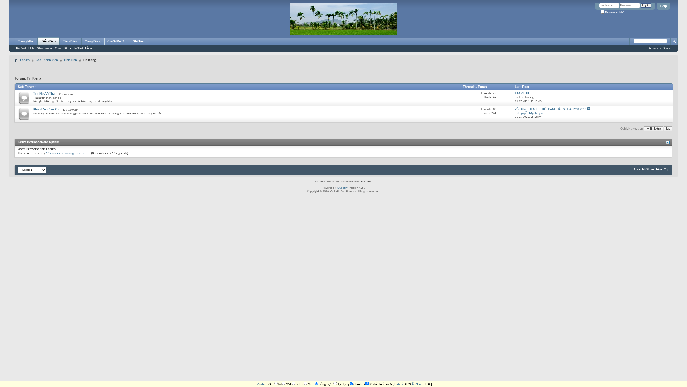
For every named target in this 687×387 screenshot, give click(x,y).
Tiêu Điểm (70, 41)
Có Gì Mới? (115, 41)
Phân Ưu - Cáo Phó (46, 109)
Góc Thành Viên (47, 60)
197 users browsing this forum (67, 153)
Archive (656, 169)
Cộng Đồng (93, 41)
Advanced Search (660, 48)
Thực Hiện (61, 48)
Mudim (261, 384)
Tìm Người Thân (44, 93)
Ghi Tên (138, 41)
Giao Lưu (43, 48)
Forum (25, 60)
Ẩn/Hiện (417, 384)
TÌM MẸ (520, 93)
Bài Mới (21, 48)
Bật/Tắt (399, 384)
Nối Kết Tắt (81, 48)
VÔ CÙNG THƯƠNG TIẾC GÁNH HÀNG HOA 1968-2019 (550, 109)
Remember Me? (614, 12)
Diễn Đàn (49, 41)
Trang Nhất (26, 41)
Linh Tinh (70, 60)
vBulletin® (343, 188)
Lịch (31, 48)
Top (668, 128)
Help (663, 6)
